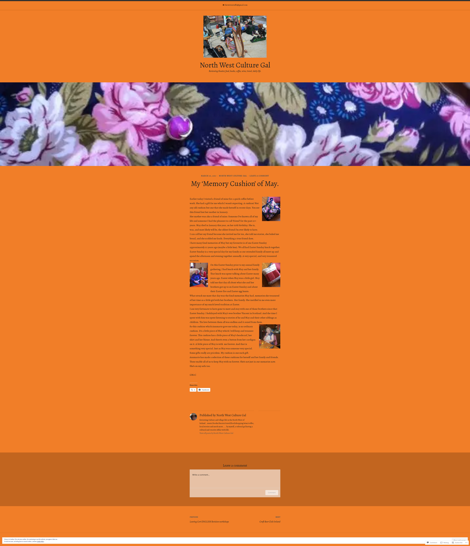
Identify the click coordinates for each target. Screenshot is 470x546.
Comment (272, 492)
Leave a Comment (259, 176)
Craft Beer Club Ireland (269, 519)
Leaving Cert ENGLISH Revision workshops (209, 519)
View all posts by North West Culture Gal (216, 433)
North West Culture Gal (235, 65)
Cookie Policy (40, 541)
